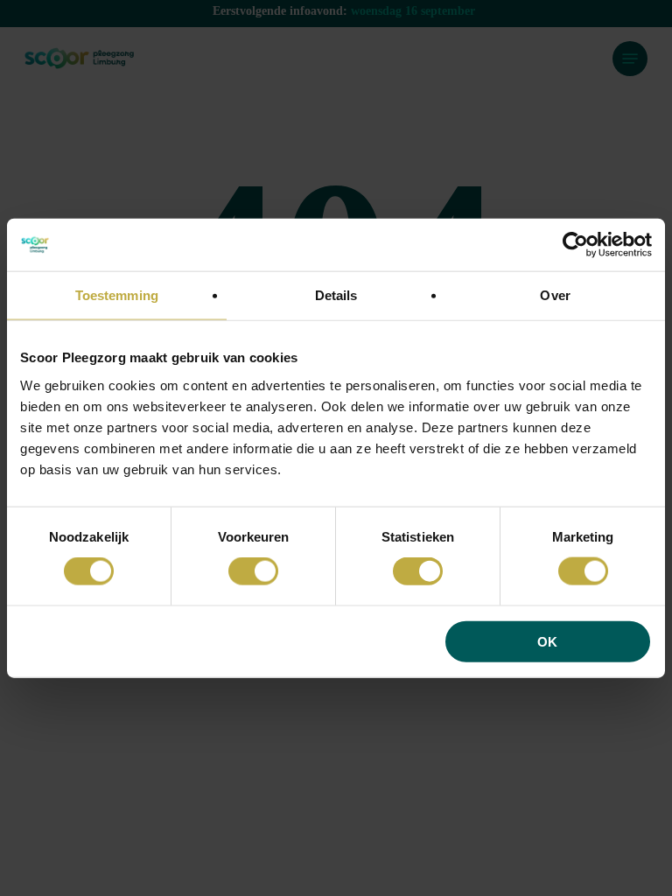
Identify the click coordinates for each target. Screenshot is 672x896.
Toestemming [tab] (116, 295)
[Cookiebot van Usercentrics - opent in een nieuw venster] (575, 245)
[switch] (253, 571)
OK (547, 641)
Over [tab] (555, 295)
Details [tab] (336, 295)
